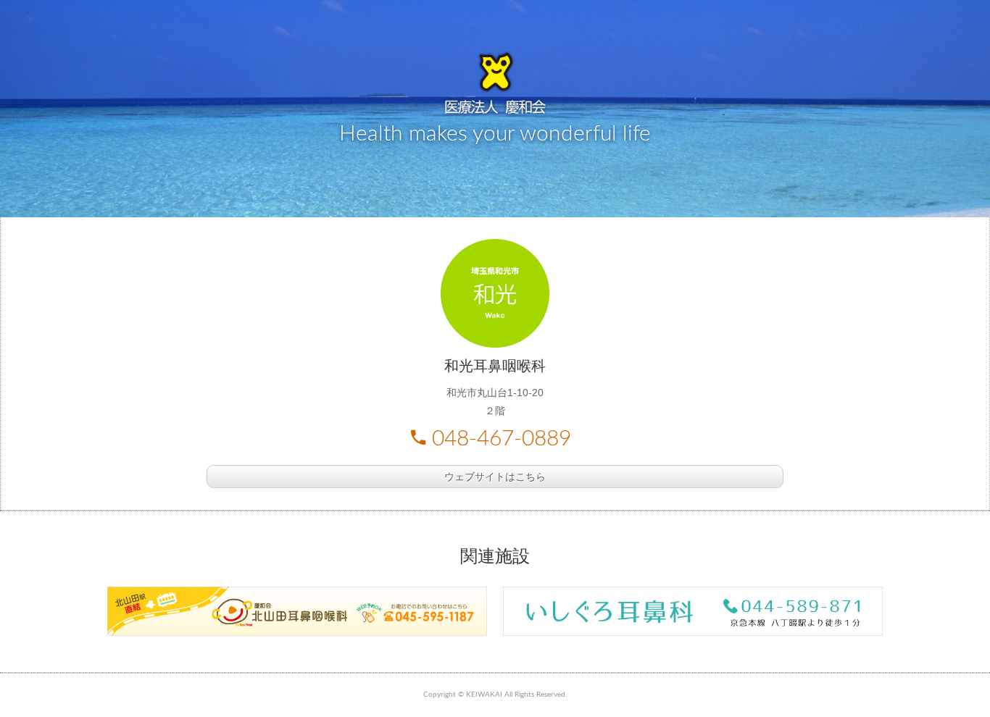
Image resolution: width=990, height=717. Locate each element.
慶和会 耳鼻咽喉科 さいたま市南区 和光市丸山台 (495, 83)
